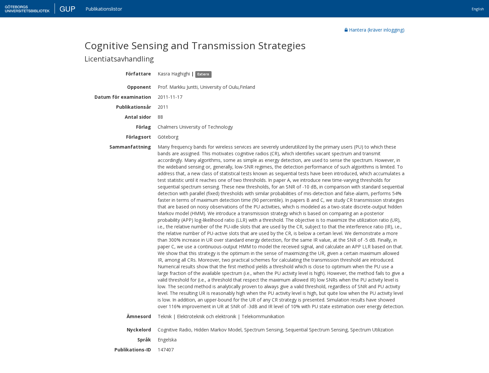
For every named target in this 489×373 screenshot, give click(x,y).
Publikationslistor (103, 9)
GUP (68, 8)
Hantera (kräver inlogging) (377, 30)
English (478, 8)
